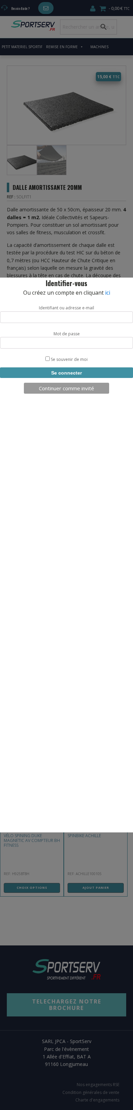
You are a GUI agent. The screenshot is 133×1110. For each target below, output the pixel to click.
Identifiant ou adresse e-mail (66, 308)
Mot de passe (67, 334)
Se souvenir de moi (69, 359)
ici (107, 292)
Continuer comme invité (66, 388)
